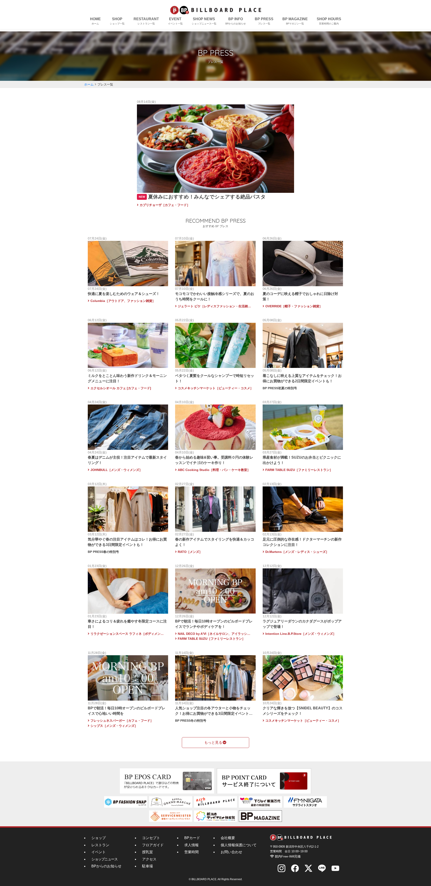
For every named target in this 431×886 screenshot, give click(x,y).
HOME (95, 21)
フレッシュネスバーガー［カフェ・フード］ (123, 720)
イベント (98, 852)
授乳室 (147, 852)
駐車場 (147, 866)
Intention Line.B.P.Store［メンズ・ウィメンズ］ (300, 633)
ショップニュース (104, 859)
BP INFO (235, 21)
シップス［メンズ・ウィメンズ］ (114, 726)
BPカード (192, 838)
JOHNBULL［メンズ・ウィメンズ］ (116, 470)
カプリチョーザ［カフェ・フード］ (165, 205)
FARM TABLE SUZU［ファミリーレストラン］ (299, 470)
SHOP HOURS (329, 21)
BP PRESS (264, 21)
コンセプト (151, 838)
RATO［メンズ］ (190, 552)
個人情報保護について (239, 845)
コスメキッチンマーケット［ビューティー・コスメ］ (215, 388)
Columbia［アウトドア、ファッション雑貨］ (122, 301)
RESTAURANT (146, 21)
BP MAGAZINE (295, 21)
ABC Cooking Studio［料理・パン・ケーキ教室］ (214, 470)
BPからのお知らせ (106, 866)
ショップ (98, 838)
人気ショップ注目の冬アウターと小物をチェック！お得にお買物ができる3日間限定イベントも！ (213, 713)
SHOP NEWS (204, 21)
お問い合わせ (231, 852)
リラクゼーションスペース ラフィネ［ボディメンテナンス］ (128, 633)
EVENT (175, 21)
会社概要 (228, 838)
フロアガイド (153, 845)
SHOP (117, 21)
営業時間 (191, 852)
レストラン (100, 845)
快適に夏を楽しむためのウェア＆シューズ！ (124, 294)
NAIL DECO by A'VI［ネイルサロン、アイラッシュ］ (215, 633)
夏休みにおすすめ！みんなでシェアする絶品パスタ (207, 197)
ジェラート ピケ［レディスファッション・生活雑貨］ (215, 306)
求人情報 (191, 845)
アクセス (149, 859)
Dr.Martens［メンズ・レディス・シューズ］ (297, 552)
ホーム (89, 84)
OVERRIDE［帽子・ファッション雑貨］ (293, 306)
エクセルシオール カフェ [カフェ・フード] (120, 388)
